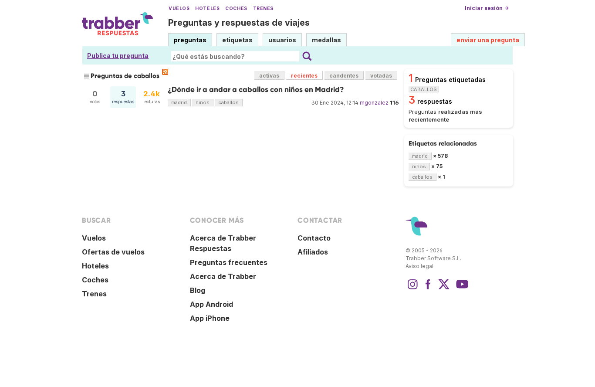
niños (203, 102)
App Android (211, 304)
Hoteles (207, 8)
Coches (236, 8)
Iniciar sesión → (487, 8)
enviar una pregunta (487, 40)
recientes (304, 75)
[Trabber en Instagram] (412, 288)
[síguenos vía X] (444, 288)
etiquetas (237, 40)
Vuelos (179, 8)
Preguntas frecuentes (228, 262)
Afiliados (313, 252)
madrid (179, 102)
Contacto (314, 238)
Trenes (263, 8)
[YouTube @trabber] (461, 288)
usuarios (282, 40)
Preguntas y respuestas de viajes (239, 22)
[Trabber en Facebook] (428, 288)
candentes (343, 75)
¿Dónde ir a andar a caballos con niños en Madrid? (256, 89)
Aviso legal (419, 266)
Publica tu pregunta (118, 55)
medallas (326, 40)
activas (269, 75)
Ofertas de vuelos (113, 252)
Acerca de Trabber (223, 276)
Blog (197, 290)
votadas (381, 75)
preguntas (190, 40)
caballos (228, 102)
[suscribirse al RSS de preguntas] (165, 72)
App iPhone (210, 318)
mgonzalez (374, 102)
